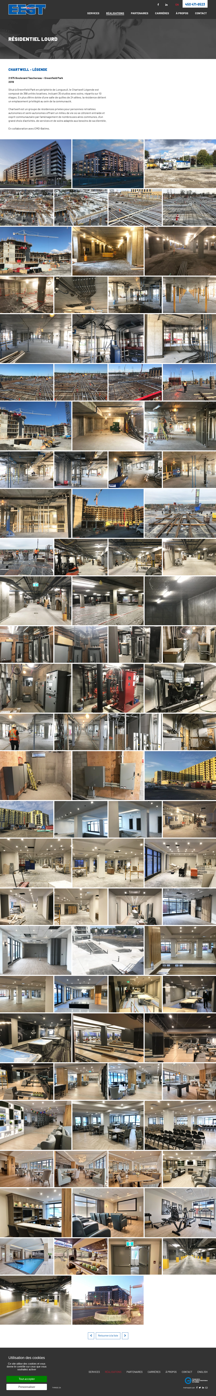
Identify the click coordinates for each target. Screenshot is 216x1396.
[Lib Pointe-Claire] (125, 1335)
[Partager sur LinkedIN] (203, 1387)
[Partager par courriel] (206, 1387)
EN (177, 4)
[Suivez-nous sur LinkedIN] (166, 4)
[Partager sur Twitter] (200, 1387)
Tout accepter (27, 1379)
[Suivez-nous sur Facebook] (158, 4)
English (202, 1371)
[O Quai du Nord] (91, 1335)
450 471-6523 (195, 4)
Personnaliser (26, 1387)
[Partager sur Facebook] (196, 1387)
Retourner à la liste (108, 1335)
